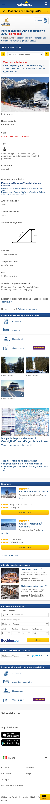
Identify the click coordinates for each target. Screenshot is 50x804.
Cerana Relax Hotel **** (31, 569)
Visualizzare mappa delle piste (24, 441)
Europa (4, 188)
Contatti (5, 767)
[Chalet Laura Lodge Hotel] (6, 592)
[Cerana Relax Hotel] (6, 575)
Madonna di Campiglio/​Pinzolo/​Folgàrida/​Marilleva (28, 11)
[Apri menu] (4, 4)
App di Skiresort (9, 727)
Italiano (11, 758)
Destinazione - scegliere (10, 620)
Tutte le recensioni (9, 555)
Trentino (33, 188)
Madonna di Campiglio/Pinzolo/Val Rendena (23, 193)
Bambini (15, 629)
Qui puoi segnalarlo (27, 309)
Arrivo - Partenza (8, 611)
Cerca (38, 640)
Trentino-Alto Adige (21, 188)
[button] (11, 640)
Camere (25, 629)
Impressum (6, 773)
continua (6, 302)
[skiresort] (25, 4)
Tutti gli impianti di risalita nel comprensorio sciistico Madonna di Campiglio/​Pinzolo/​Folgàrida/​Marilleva (24, 464)
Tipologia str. (37, 629)
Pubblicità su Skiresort (12, 785)
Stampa (5, 779)
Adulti (3, 629)
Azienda (30, 767)
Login (28, 773)
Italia (10, 188)
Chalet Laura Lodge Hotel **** (34, 586)
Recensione (24, 512)
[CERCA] (46, 4)
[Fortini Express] (12, 365)
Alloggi (44, 798)
